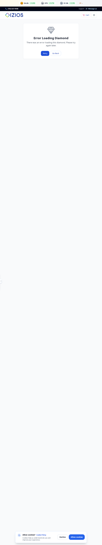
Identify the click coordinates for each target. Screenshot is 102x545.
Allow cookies (77, 537)
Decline (62, 537)
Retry (45, 53)
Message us (92, 9)
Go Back (55, 53)
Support (81, 9)
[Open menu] (94, 15)
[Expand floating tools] (1, 281)
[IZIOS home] (14, 15)
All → (81, 3)
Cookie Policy (41, 535)
